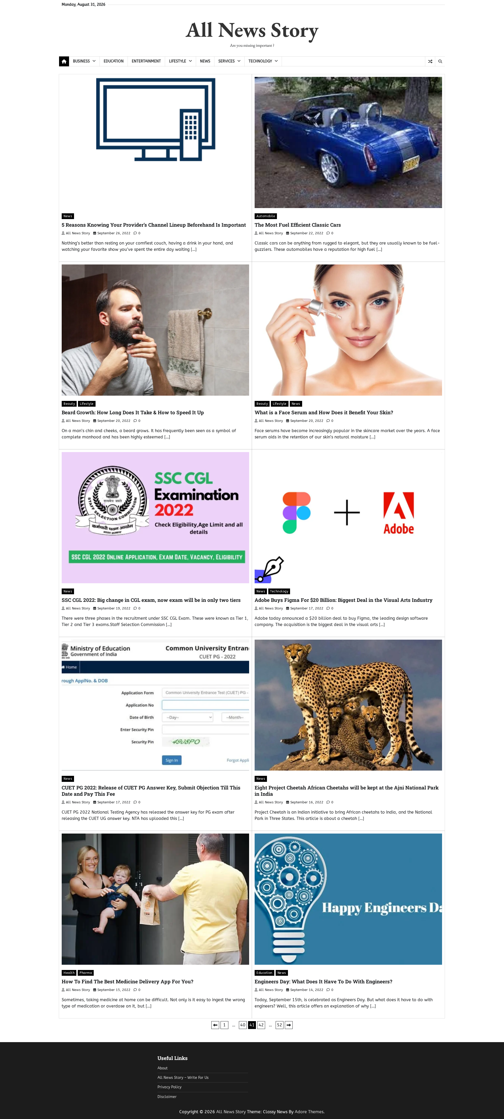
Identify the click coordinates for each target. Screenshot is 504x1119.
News (205, 61)
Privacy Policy (169, 1087)
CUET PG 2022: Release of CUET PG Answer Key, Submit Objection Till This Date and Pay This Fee (151, 790)
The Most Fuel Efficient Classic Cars (298, 224)
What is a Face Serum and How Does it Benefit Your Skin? (324, 412)
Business (81, 61)
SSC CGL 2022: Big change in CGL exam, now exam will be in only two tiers (151, 600)
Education (114, 61)
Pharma (86, 973)
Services (226, 61)
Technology (260, 61)
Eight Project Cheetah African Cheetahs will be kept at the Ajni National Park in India (347, 790)
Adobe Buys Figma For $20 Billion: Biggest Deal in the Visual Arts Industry (344, 600)
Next (289, 1025)
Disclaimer (167, 1097)
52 (279, 1024)
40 (242, 1024)
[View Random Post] (430, 61)
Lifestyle (177, 61)
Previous (215, 1025)
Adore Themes (309, 1111)
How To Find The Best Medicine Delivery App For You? (127, 981)
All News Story (252, 29)
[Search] (440, 61)
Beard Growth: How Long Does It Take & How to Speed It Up (133, 412)
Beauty (69, 404)
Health (69, 973)
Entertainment (146, 61)
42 (261, 1024)
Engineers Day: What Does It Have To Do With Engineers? (323, 981)
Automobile (265, 216)
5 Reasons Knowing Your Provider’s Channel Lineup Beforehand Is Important (154, 224)
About (163, 1068)
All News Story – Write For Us (183, 1077)
